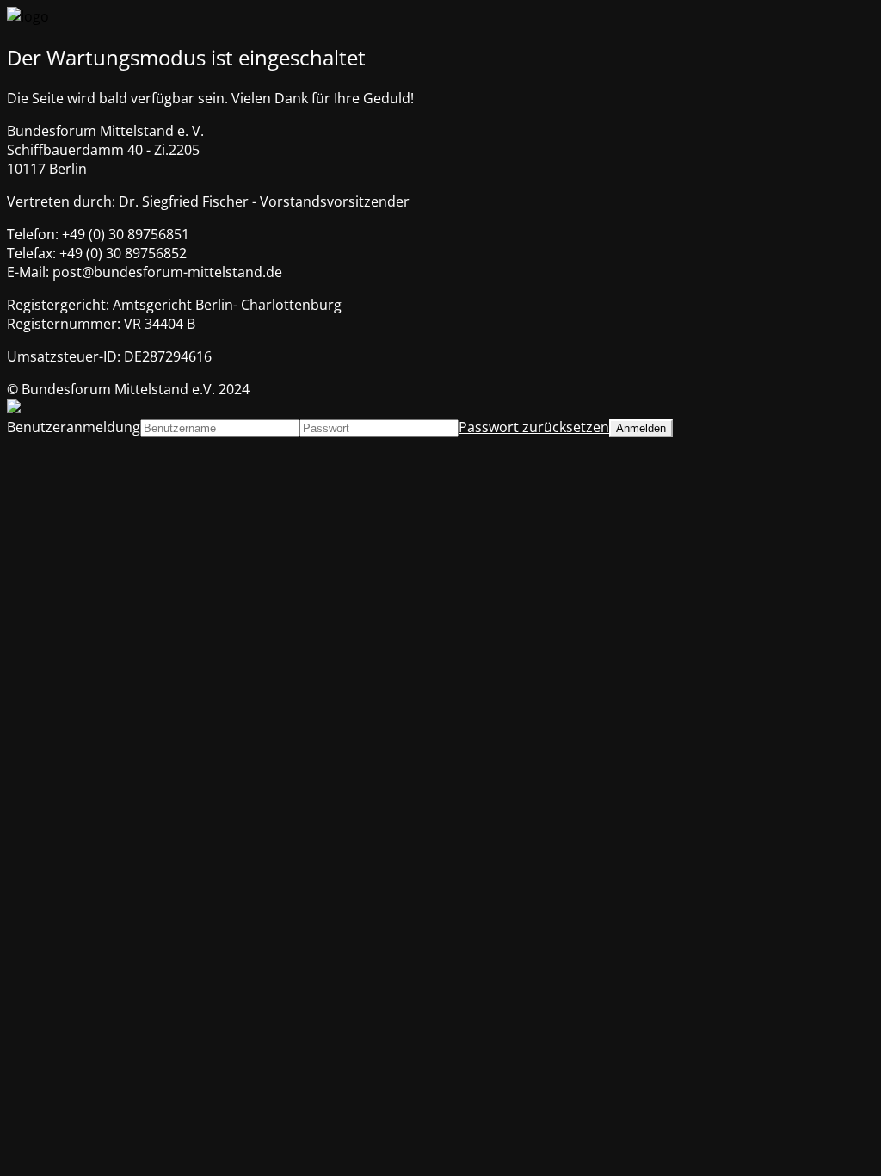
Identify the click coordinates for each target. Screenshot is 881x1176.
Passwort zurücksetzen (534, 427)
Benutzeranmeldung (73, 427)
